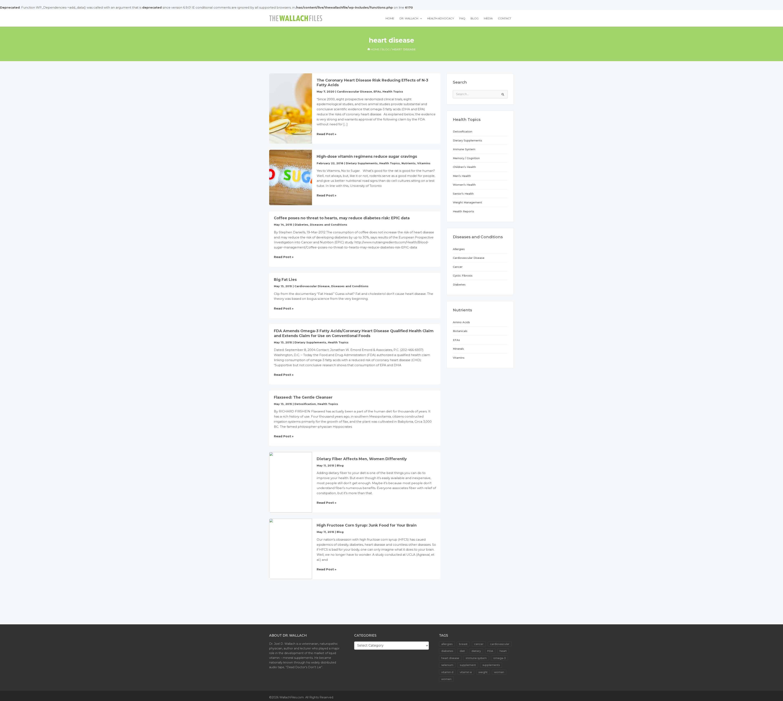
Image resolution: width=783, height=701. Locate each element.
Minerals (458, 348)
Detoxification (305, 404)
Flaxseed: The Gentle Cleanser (303, 397)
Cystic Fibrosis (462, 275)
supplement (468, 665)
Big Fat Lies (285, 279)
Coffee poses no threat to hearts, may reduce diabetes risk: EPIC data (342, 218)
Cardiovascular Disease (354, 91)
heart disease (450, 658)
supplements (491, 665)
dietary (476, 651)
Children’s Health (464, 167)
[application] (420, 18)
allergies (446, 644)
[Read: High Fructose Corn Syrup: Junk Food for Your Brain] (290, 548)
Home (390, 18)
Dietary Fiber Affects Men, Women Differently (362, 459)
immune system (476, 658)
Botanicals (460, 331)
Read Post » (326, 134)
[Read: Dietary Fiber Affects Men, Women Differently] (290, 482)
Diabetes (301, 224)
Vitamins (423, 163)
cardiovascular (499, 644)
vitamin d (447, 672)
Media (488, 18)
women (446, 679)
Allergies (459, 249)
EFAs (377, 91)
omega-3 (499, 658)
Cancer (457, 266)
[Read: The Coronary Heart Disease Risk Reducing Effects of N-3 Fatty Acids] (290, 108)
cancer (478, 644)
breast (463, 644)
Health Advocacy (440, 18)
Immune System (464, 149)
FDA (490, 651)
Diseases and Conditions (328, 224)
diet (462, 651)
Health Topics (393, 91)
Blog (475, 18)
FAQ (462, 18)
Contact (504, 18)
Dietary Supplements (362, 163)
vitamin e (466, 672)
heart (503, 651)
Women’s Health (464, 184)
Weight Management (467, 202)
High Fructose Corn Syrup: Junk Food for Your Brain (367, 525)
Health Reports (463, 211)
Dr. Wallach (408, 18)
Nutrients (408, 163)
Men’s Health (462, 175)
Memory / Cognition (466, 158)
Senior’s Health (463, 193)
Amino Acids (461, 322)
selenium (447, 665)
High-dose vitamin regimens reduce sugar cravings (367, 156)
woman (499, 672)
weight (483, 672)
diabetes (447, 651)
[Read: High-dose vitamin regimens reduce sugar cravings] (290, 177)
